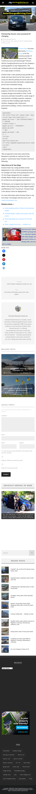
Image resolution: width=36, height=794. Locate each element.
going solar (6, 766)
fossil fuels (27, 762)
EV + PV (18, 762)
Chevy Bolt (6, 751)
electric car (21, 754)
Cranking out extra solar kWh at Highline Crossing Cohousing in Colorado (20, 640)
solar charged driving (9, 778)
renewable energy (19, 770)
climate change (17, 751)
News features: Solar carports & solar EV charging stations (17, 41)
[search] (32, 553)
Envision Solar (22, 48)
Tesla (30, 778)
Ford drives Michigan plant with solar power (16, 292)
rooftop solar (7, 774)
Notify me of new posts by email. (9, 468)
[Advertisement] (15, 535)
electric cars (6, 758)
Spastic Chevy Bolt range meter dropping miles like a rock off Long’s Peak (22, 605)
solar (15, 774)
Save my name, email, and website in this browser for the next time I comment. (16, 452)
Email (3, 443)
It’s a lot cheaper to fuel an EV (20, 649)
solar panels (22, 778)
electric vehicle (18, 758)
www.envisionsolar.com (9, 200)
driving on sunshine (9, 754)
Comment (4, 415)
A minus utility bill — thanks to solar (22, 614)
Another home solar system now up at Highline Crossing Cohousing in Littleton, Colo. (22, 622)
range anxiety (7, 770)
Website (21, 443)
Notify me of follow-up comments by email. (12, 460)
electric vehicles (8, 762)
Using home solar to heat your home (22, 631)
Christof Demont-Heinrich (9, 39)
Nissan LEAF (26, 766)
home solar (16, 766)
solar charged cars (25, 774)
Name (3, 434)
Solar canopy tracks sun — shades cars (18, 224)
